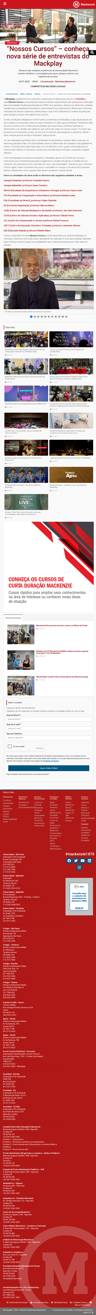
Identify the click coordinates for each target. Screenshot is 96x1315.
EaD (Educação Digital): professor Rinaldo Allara (27, 230)
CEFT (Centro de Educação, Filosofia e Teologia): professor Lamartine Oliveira (42, 225)
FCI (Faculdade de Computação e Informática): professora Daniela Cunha (39, 195)
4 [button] (41, 317)
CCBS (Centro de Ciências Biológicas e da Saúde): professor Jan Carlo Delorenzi (43, 210)
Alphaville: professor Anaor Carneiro (25, 185)
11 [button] (66, 317)
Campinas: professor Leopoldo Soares (27, 180)
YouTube (80, 99)
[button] (91, 285)
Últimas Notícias (13, 618)
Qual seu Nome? (13, 715)
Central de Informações (18, 1302)
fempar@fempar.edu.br (12, 1279)
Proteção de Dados (51, 761)
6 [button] (48, 317)
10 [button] (63, 317)
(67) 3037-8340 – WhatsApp (14, 1066)
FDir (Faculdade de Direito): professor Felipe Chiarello (30, 200)
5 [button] (45, 317)
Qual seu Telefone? (14, 734)
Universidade (12, 43)
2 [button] (34, 317)
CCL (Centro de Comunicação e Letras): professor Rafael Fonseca (36, 220)
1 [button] (31, 317)
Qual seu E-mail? (13, 724)
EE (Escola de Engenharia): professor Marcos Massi (29, 205)
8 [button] (55, 317)
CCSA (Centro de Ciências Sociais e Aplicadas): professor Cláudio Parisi (39, 215)
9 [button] (59, 317)
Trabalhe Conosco (80, 1302)
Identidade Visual (61, 1302)
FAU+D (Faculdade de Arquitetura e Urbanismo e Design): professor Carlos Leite (43, 190)
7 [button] (52, 317)
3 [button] (38, 317)
